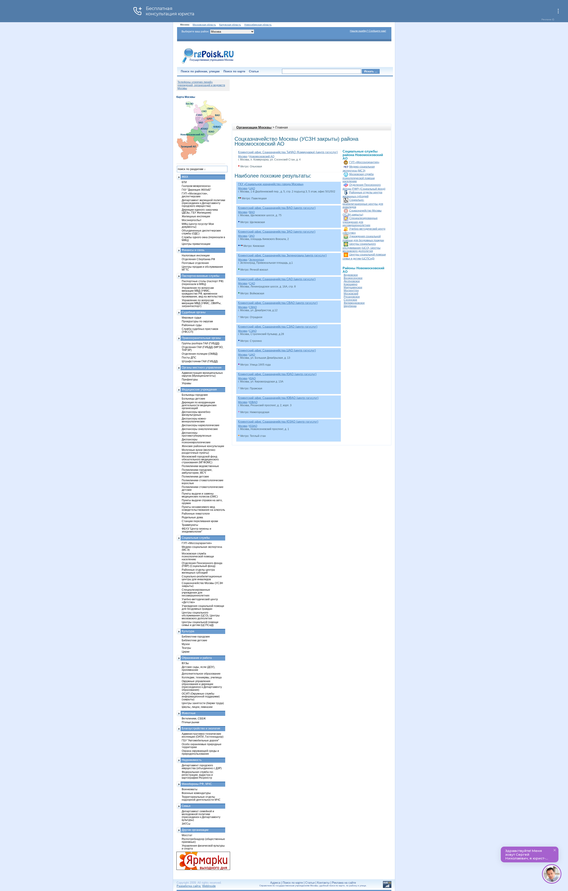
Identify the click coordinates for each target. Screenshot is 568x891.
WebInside (209, 886)
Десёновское (352, 281)
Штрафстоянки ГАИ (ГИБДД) (200, 361)
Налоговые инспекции (196, 255)
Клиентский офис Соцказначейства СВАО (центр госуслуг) (278, 303)
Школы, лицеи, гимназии (197, 706)
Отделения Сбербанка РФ (198, 259)
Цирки (185, 651)
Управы (186, 383)
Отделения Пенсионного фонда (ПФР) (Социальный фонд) (202, 564)
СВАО (253, 307)
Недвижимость (192, 760)
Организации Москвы (254, 127)
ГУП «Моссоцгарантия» (364, 162)
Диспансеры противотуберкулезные (196, 434)
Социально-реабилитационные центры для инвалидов (363, 203)
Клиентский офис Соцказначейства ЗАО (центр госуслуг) (276, 231)
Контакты (323, 882)
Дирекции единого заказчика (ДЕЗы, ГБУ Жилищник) (200, 211)
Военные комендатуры (196, 793)
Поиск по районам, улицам (200, 71)
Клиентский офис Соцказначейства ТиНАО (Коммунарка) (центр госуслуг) (288, 152)
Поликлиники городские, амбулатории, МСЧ (197, 471)
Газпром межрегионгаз (196, 185)
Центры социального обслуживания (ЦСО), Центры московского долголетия (362, 247)
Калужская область (230, 24)
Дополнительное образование (201, 673)
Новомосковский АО (261, 156)
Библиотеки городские (196, 636)
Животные (188, 713)
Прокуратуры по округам (197, 321)
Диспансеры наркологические (200, 425)
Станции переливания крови (200, 521)
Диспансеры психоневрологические (196, 441)
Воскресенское (353, 278)
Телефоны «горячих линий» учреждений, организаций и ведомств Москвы (201, 85)
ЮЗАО (253, 426)
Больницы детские (193, 398)
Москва (242, 156)
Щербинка (350, 306)
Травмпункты (190, 524)
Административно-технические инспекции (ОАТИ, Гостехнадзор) (202, 735)
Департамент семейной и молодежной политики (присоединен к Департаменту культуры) (201, 815)
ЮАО (252, 378)
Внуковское (351, 275)
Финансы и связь (193, 250)
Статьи (254, 71)
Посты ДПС (189, 357)
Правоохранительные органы (201, 338)
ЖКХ (185, 176)
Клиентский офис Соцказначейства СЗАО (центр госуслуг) (277, 326)
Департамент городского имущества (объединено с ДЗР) (202, 767)
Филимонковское (354, 303)
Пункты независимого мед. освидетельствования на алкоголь (203, 508)
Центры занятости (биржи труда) (203, 703)
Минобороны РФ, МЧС (197, 784)
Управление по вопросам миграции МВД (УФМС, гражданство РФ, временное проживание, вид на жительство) (202, 292)
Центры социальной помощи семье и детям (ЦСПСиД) (200, 623)
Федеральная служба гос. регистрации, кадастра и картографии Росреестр (198, 774)
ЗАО (251, 236)
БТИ (184, 182)
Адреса (275, 882)
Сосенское (350, 299)
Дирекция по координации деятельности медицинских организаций (199, 405)
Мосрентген (351, 290)
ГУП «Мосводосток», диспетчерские (195, 195)
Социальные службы (196, 537)
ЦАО (252, 188)
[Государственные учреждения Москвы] (208, 64)
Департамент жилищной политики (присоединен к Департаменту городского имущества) (203, 203)
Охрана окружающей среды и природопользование (200, 752)
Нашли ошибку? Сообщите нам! (368, 31)
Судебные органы (193, 312)
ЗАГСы (186, 823)
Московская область (204, 24)
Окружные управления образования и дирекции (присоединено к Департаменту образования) (202, 685)
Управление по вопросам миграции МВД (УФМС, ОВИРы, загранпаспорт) (201, 303)
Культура (188, 631)
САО (252, 283)
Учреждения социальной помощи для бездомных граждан (203, 607)
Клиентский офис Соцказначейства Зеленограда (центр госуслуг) (282, 255)
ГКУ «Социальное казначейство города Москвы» (271, 184)
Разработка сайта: (189, 886)
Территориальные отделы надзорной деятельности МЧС (201, 798)
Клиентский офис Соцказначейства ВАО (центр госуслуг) (277, 208)
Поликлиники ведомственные (200, 466)
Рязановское (352, 296)
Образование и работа (197, 657)
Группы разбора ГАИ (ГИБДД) (200, 343)
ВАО (252, 212)
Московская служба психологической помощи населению (359, 178)
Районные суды (192, 325)
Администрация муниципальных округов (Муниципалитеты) (202, 374)
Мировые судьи (191, 317)
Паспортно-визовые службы (200, 275)
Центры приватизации (196, 243)
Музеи (186, 644)
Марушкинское (353, 287)
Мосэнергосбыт (191, 220)
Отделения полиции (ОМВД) (200, 353)
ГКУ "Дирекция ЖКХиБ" (196, 189)
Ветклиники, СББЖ (194, 718)
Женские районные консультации (203, 446)
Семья (186, 806)
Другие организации (195, 830)
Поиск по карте (234, 71)
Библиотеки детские (194, 640)
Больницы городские (195, 394)
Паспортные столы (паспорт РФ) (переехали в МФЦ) (202, 282)
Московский (351, 293)
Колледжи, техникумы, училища (202, 677)
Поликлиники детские (195, 476)
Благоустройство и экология (201, 728)
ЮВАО (253, 402)
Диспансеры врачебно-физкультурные (196, 413)
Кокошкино (350, 284)
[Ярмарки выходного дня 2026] (200, 861)
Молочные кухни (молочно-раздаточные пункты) (199, 451)
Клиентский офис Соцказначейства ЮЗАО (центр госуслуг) (278, 421)
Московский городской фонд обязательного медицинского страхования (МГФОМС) (200, 459)
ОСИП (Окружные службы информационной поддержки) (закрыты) (201, 696)
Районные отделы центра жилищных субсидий (198, 571)
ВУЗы (185, 663)
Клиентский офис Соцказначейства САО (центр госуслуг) (277, 279)
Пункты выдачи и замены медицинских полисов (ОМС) (200, 495)
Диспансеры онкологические (200, 429)
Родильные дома (192, 517)
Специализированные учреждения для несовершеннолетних (360, 222)
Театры (186, 647)
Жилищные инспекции (196, 216)
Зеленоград (256, 259)
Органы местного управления (201, 367)
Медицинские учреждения (199, 389)
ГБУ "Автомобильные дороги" (200, 740)
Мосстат (187, 835)
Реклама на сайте (344, 882)
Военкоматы (189, 789)
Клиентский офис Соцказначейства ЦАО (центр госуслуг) (277, 350)
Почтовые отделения (195, 262)
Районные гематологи (196, 513)
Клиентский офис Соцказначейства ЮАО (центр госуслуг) (277, 374)
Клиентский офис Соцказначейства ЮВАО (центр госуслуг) (278, 398)
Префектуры (190, 379)
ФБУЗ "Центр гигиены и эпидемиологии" (196, 530)
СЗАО (252, 331)
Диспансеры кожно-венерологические (194, 420)
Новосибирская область (258, 24)
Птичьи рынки (190, 722)
